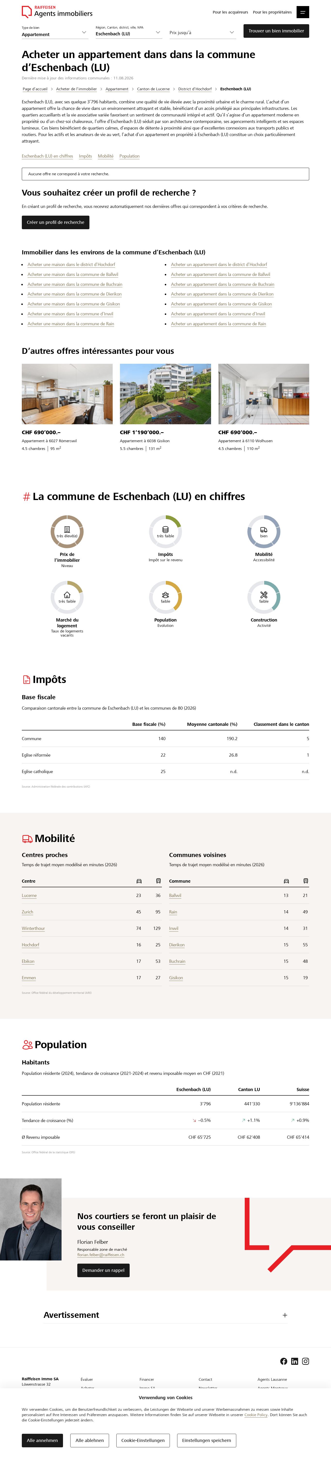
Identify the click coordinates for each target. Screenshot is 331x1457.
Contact (205, 1379)
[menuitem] (230, 12)
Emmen (29, 977)
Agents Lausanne (272, 1379)
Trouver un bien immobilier (276, 30)
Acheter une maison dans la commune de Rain (71, 323)
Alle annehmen (42, 1440)
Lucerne (29, 895)
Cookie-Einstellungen (143, 1440)
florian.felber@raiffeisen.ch (100, 1254)
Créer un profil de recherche (55, 222)
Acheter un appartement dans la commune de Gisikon (221, 303)
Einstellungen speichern (206, 1440)
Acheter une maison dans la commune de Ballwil (73, 274)
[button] (303, 12)
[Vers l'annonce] (67, 394)
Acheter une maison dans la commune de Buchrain (75, 284)
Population (129, 156)
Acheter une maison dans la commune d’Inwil (70, 313)
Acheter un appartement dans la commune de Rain (218, 323)
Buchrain (177, 961)
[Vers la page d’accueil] (57, 12)
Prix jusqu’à (180, 32)
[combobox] (125, 33)
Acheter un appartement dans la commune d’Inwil (218, 313)
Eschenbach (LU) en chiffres (47, 156)
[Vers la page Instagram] (305, 1361)
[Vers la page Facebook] (283, 1361)
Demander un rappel (103, 1270)
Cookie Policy (256, 1414)
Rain (173, 911)
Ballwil (175, 895)
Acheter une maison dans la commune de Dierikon (75, 293)
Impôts (85, 156)
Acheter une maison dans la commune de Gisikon (74, 303)
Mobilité (105, 156)
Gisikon (176, 977)
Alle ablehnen (90, 1440)
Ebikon (28, 961)
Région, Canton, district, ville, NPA (119, 28)
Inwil (173, 928)
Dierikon (177, 944)
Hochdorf (30, 944)
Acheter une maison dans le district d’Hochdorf (71, 264)
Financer (147, 1379)
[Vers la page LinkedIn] (294, 1361)
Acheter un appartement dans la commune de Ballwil (220, 274)
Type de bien (30, 28)
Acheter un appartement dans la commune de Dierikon (222, 293)
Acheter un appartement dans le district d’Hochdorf (219, 264)
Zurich (27, 911)
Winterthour (33, 928)
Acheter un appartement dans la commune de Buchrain (222, 284)
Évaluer (87, 1379)
